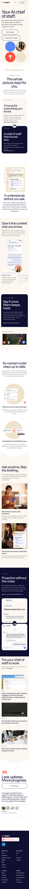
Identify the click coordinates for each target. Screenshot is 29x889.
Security (18, 880)
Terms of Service (20, 877)
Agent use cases (6, 857)
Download (4, 855)
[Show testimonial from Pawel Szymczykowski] (17, 808)
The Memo (9, 668)
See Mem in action (12, 38)
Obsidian (4, 875)
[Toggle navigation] (15, 2)
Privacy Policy (19, 875)
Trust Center (19, 882)
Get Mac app (10, 32)
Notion (3, 873)
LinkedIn (18, 860)
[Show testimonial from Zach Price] (3, 808)
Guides (3, 860)
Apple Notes (5, 880)
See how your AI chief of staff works (12, 594)
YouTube (18, 857)
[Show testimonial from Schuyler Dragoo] (8, 808)
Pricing (3, 867)
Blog (3, 862)
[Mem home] (6, 2)
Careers (4, 864)
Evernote (4, 877)
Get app (22, 2)
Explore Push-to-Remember (11, 323)
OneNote (4, 882)
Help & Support (20, 873)
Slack (17, 853)
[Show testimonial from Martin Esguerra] (12, 808)
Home (3, 853)
